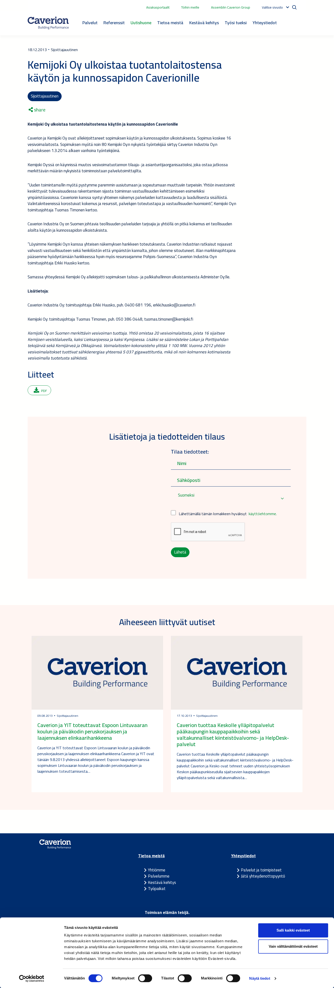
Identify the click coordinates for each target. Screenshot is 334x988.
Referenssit (114, 23)
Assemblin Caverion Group (230, 7)
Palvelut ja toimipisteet (261, 870)
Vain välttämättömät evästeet (293, 946)
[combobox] (231, 498)
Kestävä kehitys (204, 23)
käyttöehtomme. (263, 513)
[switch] (145, 978)
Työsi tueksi (236, 23)
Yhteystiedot (265, 23)
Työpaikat (157, 888)
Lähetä (180, 552)
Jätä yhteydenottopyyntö (263, 876)
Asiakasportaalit (157, 7)
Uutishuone (141, 23)
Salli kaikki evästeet (293, 930)
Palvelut (90, 23)
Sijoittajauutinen (44, 96)
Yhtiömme (156, 870)
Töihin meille (190, 7)
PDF (44, 391)
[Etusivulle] (48, 23)
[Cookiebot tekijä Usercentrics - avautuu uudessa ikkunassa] (31, 978)
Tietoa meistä (170, 23)
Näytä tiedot (259, 978)
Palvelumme (158, 876)
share (39, 109)
